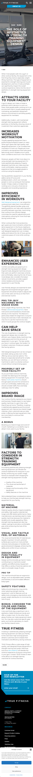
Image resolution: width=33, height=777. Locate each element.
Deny (16, 767)
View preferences (16, 771)
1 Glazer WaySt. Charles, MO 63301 (12, 722)
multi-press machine (14, 380)
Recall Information (10, 747)
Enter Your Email (11, 688)
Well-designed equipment (11, 202)
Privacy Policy (19, 774)
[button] (30, 749)
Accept (16, 762)
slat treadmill (12, 650)
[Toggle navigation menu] (30, 3)
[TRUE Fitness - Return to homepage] (16, 701)
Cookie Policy (13, 774)
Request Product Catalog (12, 733)
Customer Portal (9, 730)
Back (4, 69)
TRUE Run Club (9, 744)
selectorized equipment (15, 310)
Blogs (5, 665)
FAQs (6, 738)
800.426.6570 (8, 718)
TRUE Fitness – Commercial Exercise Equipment (9, 2)
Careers (7, 741)
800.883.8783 (8, 713)
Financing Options (10, 736)
